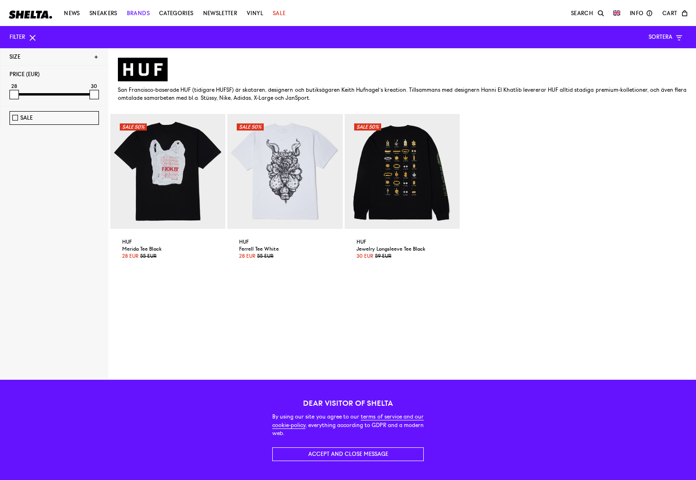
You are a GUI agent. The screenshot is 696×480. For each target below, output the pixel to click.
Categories (176, 13)
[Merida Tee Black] (167, 171)
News (72, 13)
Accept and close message (348, 454)
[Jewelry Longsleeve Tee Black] (402, 171)
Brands (138, 13)
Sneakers (103, 13)
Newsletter (220, 13)
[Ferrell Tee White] (284, 171)
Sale (279, 13)
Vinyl (255, 13)
